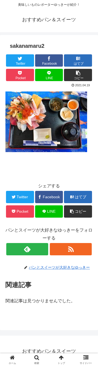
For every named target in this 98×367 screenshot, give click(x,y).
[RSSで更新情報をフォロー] (71, 249)
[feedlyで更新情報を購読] (27, 249)
